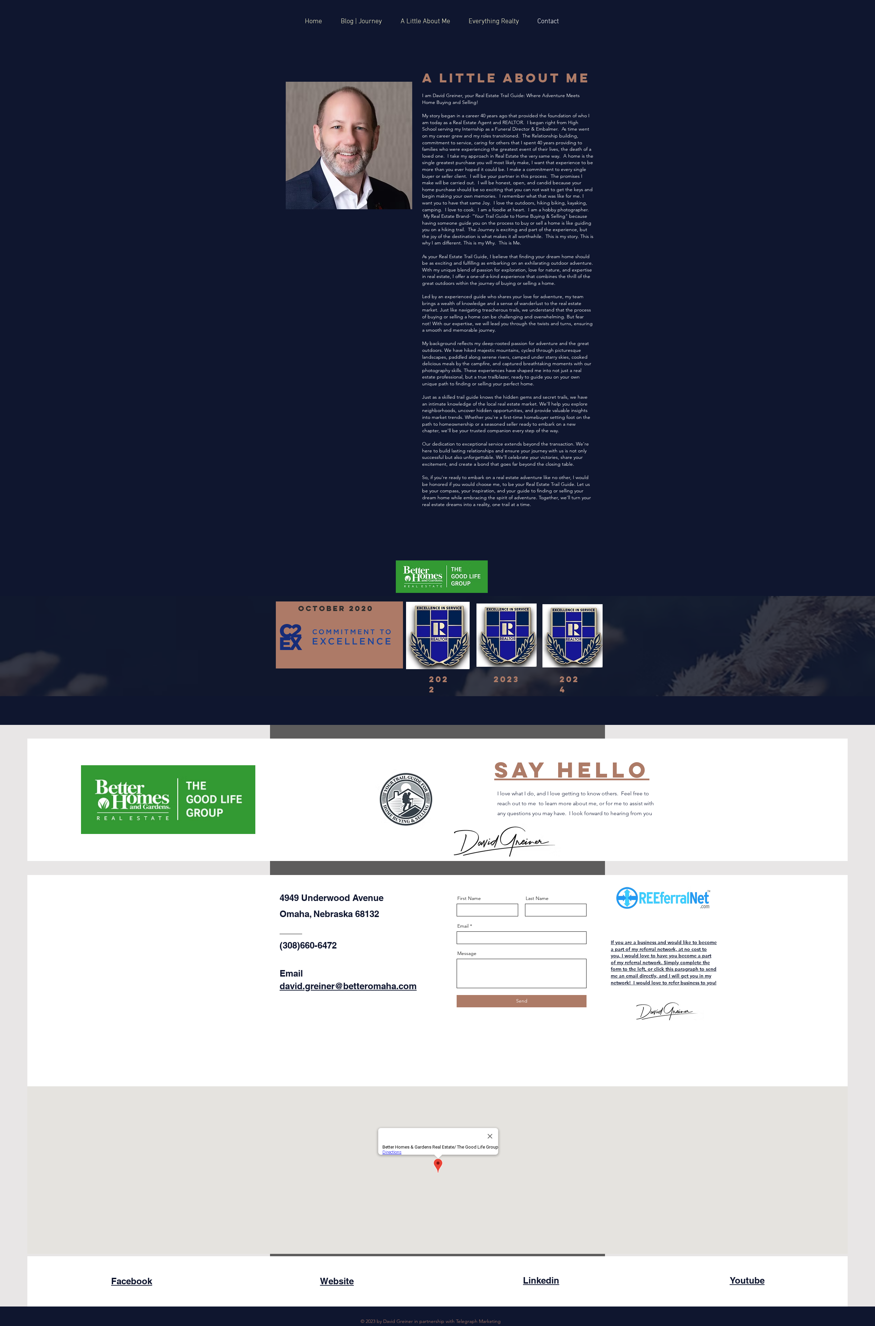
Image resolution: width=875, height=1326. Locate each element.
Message (466, 953)
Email (463, 926)
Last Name (537, 898)
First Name (469, 898)
